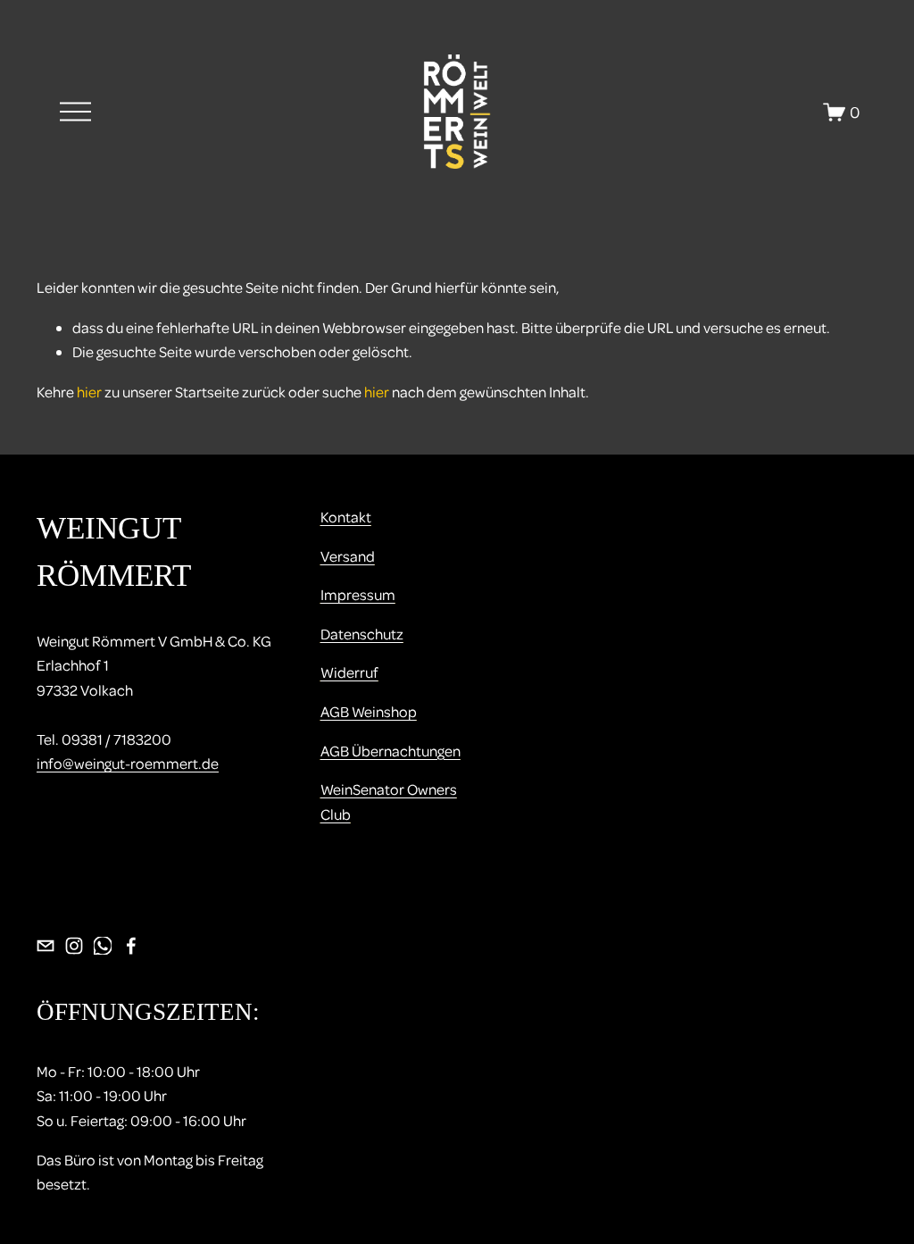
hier (89, 391)
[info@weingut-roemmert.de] (45, 946)
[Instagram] (74, 946)
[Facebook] (131, 946)
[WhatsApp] (103, 946)
